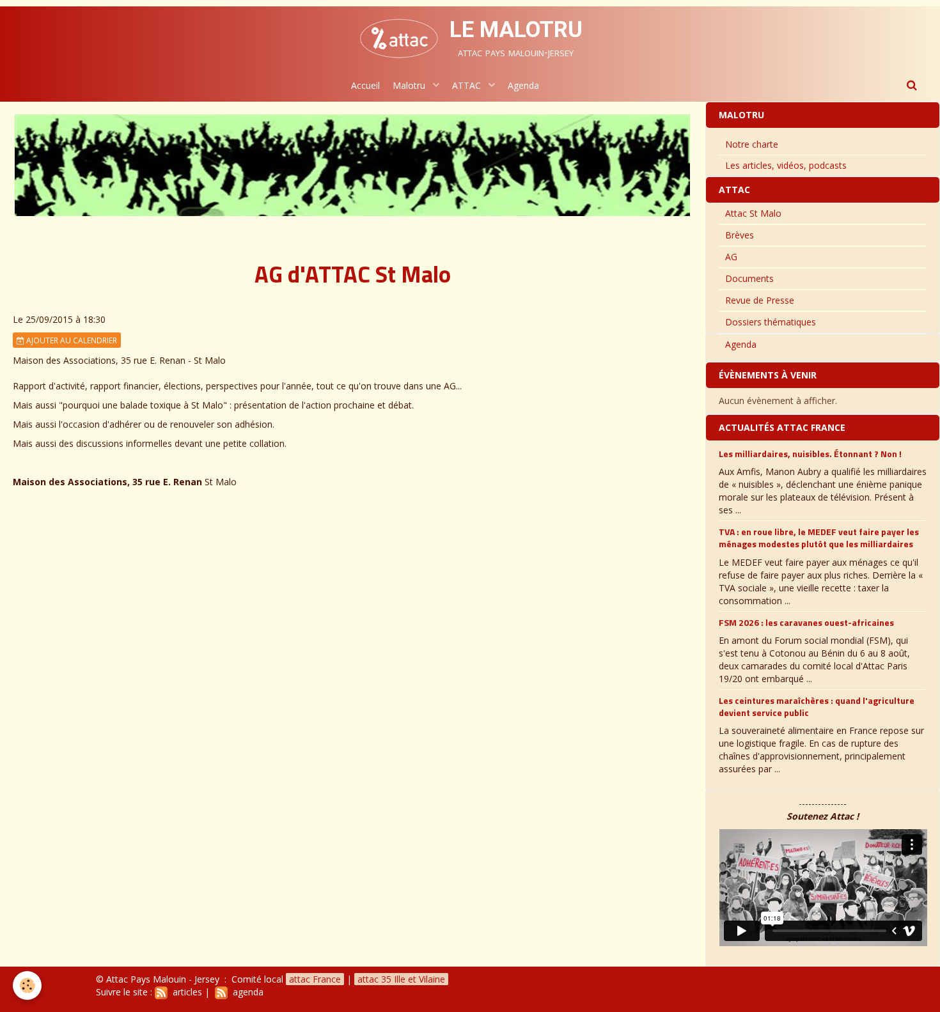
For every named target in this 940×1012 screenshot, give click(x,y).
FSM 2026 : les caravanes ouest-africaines (806, 621)
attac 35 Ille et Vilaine (401, 979)
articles (185, 992)
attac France (315, 979)
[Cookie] (27, 985)
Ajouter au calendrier (70, 340)
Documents (749, 278)
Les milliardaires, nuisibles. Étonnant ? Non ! (810, 453)
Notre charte (751, 144)
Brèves (739, 235)
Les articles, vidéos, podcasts (786, 165)
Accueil (365, 85)
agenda (245, 992)
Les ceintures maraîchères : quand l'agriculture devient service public (816, 706)
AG (731, 257)
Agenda (523, 85)
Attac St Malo (753, 213)
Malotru (410, 85)
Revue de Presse (759, 300)
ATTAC (467, 85)
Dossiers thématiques (770, 322)
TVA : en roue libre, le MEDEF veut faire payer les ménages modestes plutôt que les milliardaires (819, 537)
